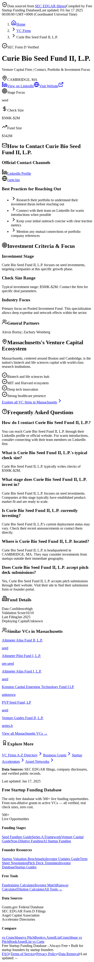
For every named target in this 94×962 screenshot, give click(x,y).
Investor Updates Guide (63, 859)
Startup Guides (26, 867)
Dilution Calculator (30, 889)
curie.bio (13, 180)
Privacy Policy (46, 954)
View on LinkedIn (20, 86)
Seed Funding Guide (17, 837)
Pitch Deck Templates (43, 863)
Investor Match (45, 885)
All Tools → (53, 889)
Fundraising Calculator (18, 885)
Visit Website (48, 86)
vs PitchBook (32, 937)
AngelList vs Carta (30, 941)
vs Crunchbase (12, 937)
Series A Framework (46, 837)
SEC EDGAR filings (50, 6)
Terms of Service (22, 954)
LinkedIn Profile (19, 173)
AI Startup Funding (57, 841)
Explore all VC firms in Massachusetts (29, 402)
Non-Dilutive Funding (27, 841)
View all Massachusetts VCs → (24, 733)
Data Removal (69, 954)
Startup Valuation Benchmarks (24, 859)
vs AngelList (51, 937)
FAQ (5, 954)
